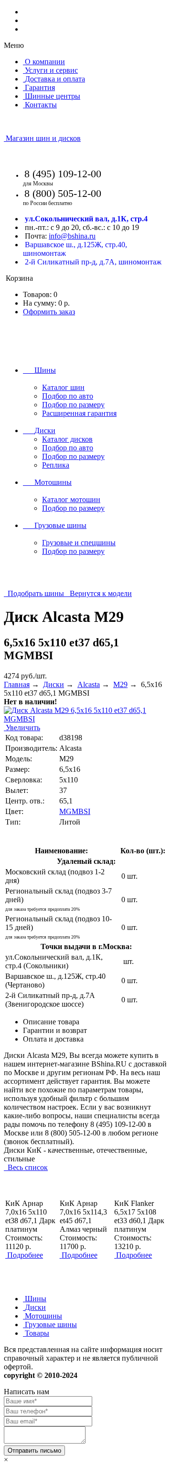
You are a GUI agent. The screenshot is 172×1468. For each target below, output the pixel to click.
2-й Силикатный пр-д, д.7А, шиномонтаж (93, 262)
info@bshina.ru (72, 236)
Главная (17, 684)
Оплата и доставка (53, 1039)
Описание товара (51, 1022)
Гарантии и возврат (55, 1030)
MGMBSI (74, 811)
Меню (14, 45)
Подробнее (25, 1255)
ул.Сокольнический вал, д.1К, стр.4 (86, 219)
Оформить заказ (49, 312)
